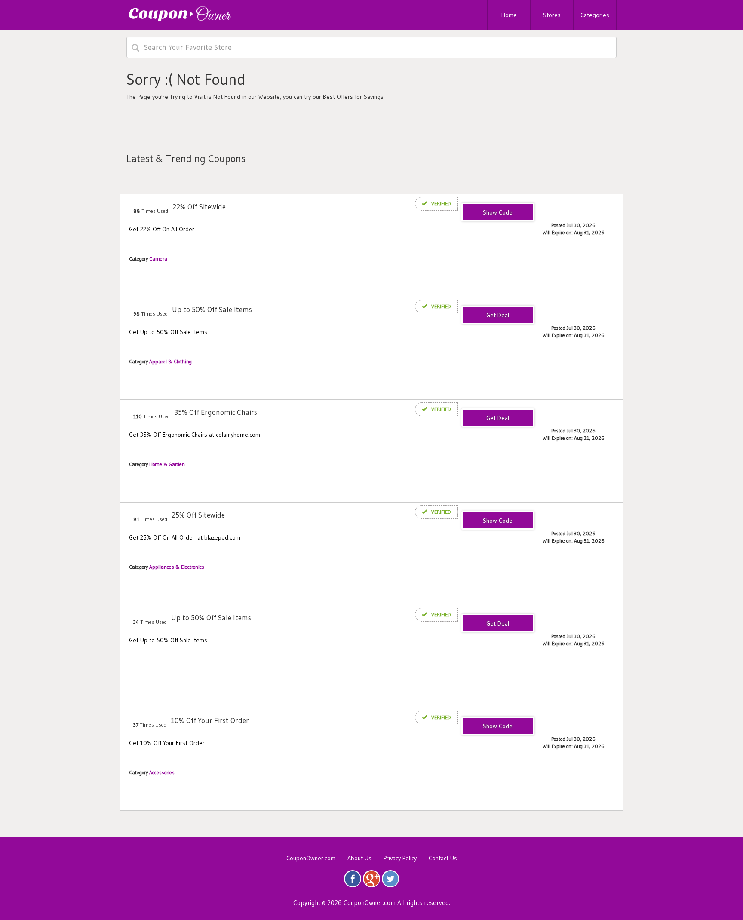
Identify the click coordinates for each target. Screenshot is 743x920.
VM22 (497, 213)
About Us (359, 858)
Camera (158, 258)
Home (509, 15)
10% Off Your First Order (210, 720)
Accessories (162, 772)
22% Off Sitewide (199, 206)
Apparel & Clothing (170, 361)
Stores (552, 15)
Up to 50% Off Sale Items (212, 309)
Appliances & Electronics (176, 567)
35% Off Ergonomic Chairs (215, 412)
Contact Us (443, 858)
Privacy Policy (400, 858)
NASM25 (497, 521)
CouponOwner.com (310, 858)
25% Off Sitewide (198, 514)
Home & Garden (167, 464)
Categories (594, 15)
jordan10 (498, 726)
